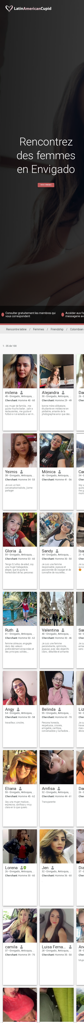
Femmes (38, 329)
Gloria (10, 551)
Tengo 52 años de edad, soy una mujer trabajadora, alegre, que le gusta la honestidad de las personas (19, 568)
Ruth (9, 630)
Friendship (57, 329)
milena (11, 392)
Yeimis (11, 471)
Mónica (48, 471)
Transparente (48, 802)
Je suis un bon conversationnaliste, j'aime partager (18, 488)
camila (11, 947)
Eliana (10, 788)
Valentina (50, 630)
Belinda (48, 709)
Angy (9, 709)
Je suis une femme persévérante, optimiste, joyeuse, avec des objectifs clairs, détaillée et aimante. (55, 647)
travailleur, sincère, (14, 722)
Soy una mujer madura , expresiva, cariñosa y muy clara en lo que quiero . (18, 805)
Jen (45, 867)
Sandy (47, 551)
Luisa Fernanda (54, 947)
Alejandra (50, 392)
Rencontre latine (16, 329)
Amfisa (48, 788)
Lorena (11, 867)
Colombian (76, 329)
